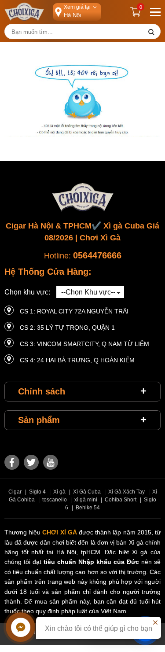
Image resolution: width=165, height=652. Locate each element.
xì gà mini (85, 500)
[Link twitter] (31, 462)
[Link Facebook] (11, 462)
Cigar (15, 492)
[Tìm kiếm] (151, 32)
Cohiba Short (120, 500)
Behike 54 (88, 508)
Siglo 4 (37, 492)
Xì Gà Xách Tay (126, 492)
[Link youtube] (50, 462)
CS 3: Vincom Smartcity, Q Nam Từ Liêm (84, 343)
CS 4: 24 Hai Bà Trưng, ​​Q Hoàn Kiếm (77, 360)
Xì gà (59, 492)
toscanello (54, 500)
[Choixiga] (24, 12)
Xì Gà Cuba (87, 492)
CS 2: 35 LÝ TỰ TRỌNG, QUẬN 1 (67, 327)
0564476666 (97, 255)
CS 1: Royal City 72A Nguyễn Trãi (74, 311)
